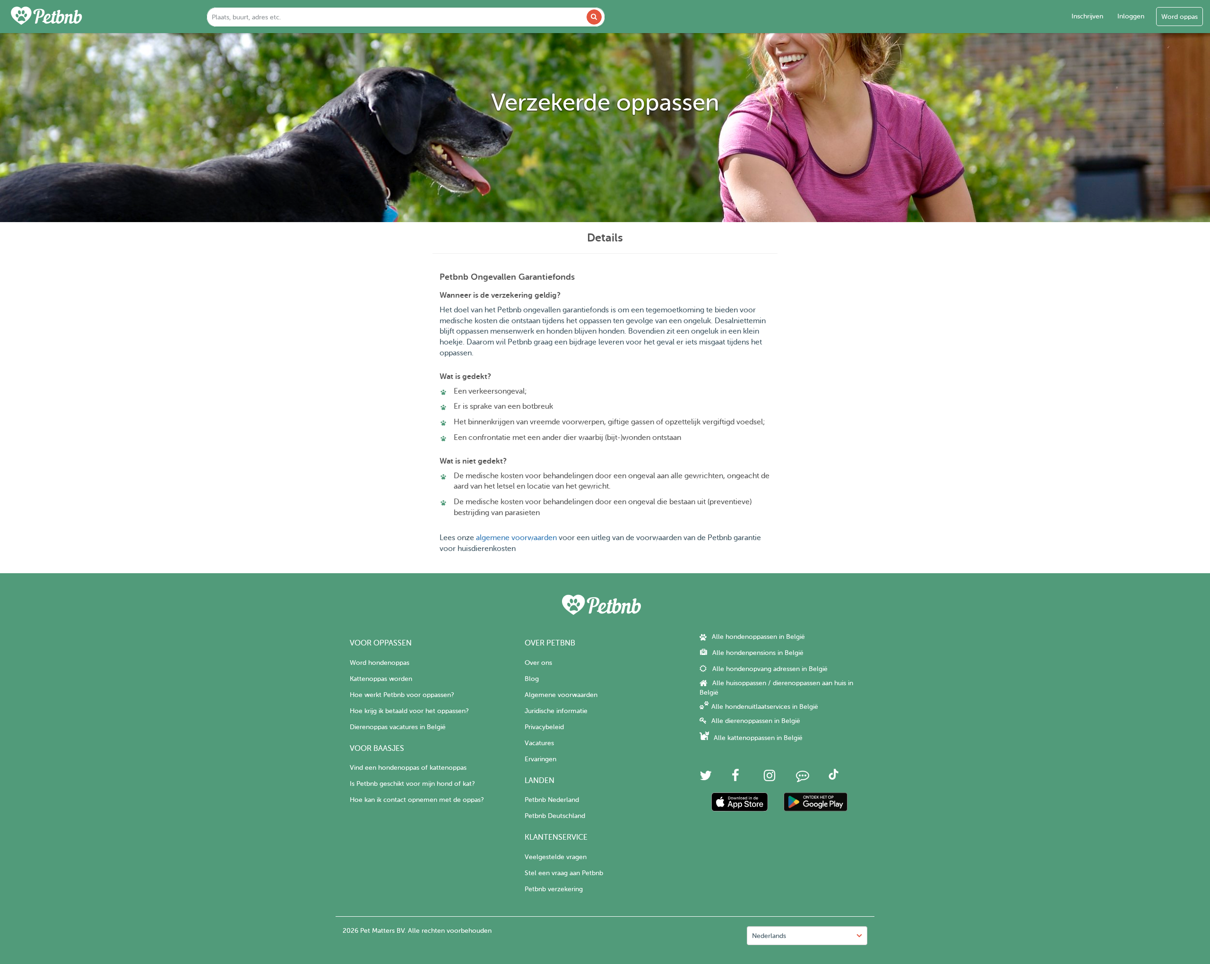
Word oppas (1179, 16)
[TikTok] (833, 777)
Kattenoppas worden (381, 678)
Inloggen (1130, 16)
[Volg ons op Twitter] (706, 778)
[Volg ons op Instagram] (769, 778)
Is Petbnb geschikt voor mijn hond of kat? (412, 783)
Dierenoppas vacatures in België (398, 727)
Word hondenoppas (379, 662)
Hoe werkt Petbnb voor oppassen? (402, 694)
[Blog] (802, 778)
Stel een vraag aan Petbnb (564, 873)
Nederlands (769, 935)
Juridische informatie (556, 710)
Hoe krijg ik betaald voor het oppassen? (409, 710)
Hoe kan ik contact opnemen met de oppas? (417, 799)
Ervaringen (540, 759)
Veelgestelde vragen (556, 857)
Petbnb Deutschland (555, 815)
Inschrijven (1087, 16)
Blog (532, 678)
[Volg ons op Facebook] (735, 778)
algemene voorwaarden (516, 538)
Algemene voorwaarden (561, 694)
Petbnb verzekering (554, 889)
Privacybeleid (544, 727)
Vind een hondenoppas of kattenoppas (408, 767)
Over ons (538, 662)
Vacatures (539, 743)
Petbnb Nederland (552, 799)
